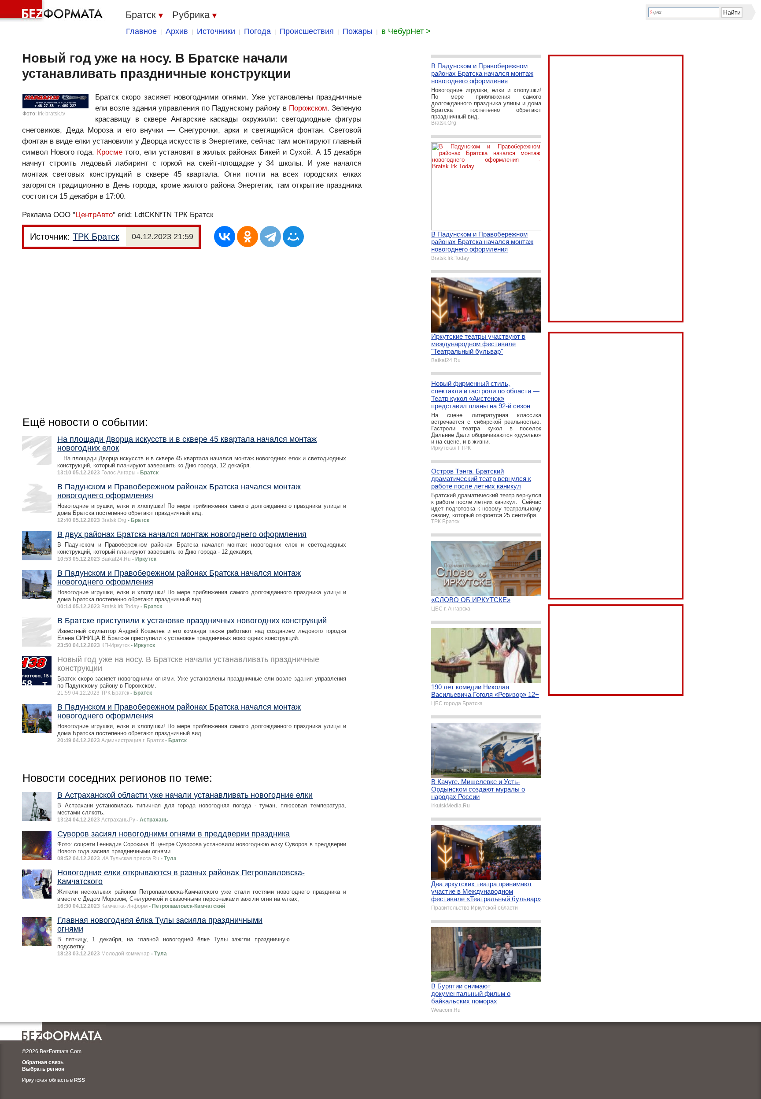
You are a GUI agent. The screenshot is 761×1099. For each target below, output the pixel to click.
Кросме (109, 152)
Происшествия (307, 31)
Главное (141, 31)
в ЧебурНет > (406, 31)
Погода (257, 31)
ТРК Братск (96, 236)
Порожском (308, 108)
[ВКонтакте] (224, 236)
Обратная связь (42, 1062)
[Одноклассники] (247, 236)
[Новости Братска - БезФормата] (53, 11)
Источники (216, 31)
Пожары (358, 31)
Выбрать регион (43, 1069)
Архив (177, 31)
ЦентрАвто (94, 215)
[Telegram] (270, 236)
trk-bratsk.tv (51, 114)
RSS (79, 1080)
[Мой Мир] (293, 236)
